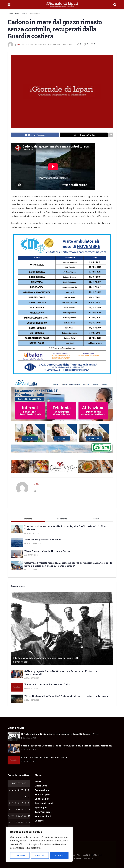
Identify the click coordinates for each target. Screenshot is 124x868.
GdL (19, 44)
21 (22, 815)
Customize (20, 855)
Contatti (39, 820)
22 (25, 815)
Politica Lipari (42, 794)
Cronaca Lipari (34, 13)
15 (25, 809)
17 (9, 815)
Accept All (59, 855)
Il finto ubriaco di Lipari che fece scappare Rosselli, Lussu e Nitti (46, 658)
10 (9, 809)
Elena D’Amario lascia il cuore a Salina (47, 551)
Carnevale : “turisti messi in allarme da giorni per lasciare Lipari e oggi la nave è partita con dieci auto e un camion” (68, 564)
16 (29, 809)
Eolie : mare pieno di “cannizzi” (43, 539)
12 (16, 809)
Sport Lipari (41, 807)
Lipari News (20, 13)
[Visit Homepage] (62, 5)
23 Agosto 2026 (21, 662)
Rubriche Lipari (43, 816)
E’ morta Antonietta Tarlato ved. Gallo (47, 684)
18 (12, 815)
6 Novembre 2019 (34, 44)
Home (10, 13)
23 (29, 815)
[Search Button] (114, 4)
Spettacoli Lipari (44, 803)
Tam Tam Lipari (43, 811)
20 (19, 815)
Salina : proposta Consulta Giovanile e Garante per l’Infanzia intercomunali (66, 745)
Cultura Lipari (42, 798)
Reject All (39, 855)
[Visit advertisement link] (62, 466)
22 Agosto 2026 (32, 688)
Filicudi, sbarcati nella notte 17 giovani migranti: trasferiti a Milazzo (66, 696)
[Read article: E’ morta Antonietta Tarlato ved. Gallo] (17, 687)
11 (12, 809)
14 (22, 809)
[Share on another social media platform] (110, 135)
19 (16, 815)
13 (19, 809)
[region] (39, 844)
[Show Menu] (9, 4)
